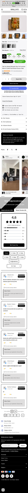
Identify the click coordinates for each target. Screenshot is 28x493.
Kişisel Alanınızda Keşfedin (20, 61)
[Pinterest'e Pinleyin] (16, 149)
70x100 (19, 56)
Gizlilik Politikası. (14, 451)
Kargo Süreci (23, 49)
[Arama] (25, 12)
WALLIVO (15, 9)
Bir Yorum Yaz (14, 245)
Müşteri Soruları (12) (21, 210)
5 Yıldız (13, 253)
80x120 (23, 56)
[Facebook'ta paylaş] (7, 149)
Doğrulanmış (14, 261)
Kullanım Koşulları (5, 451)
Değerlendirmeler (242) (7, 210)
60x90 (14, 56)
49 (22, 415)
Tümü (6, 253)
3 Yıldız (6, 257)
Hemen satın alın (14, 83)
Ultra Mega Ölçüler (8, 61)
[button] (1, 5)
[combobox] (14, 12)
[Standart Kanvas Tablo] (4, 46)
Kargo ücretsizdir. (9, 74)
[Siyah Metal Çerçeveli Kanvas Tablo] (9, 46)
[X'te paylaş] (12, 149)
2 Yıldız (14, 257)
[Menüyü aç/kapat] (2, 9)
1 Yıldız (21, 257)
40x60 (4, 56)
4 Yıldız (21, 253)
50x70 (9, 56)
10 (15, 411)
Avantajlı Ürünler (16, 3)
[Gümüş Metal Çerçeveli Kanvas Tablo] (14, 46)
